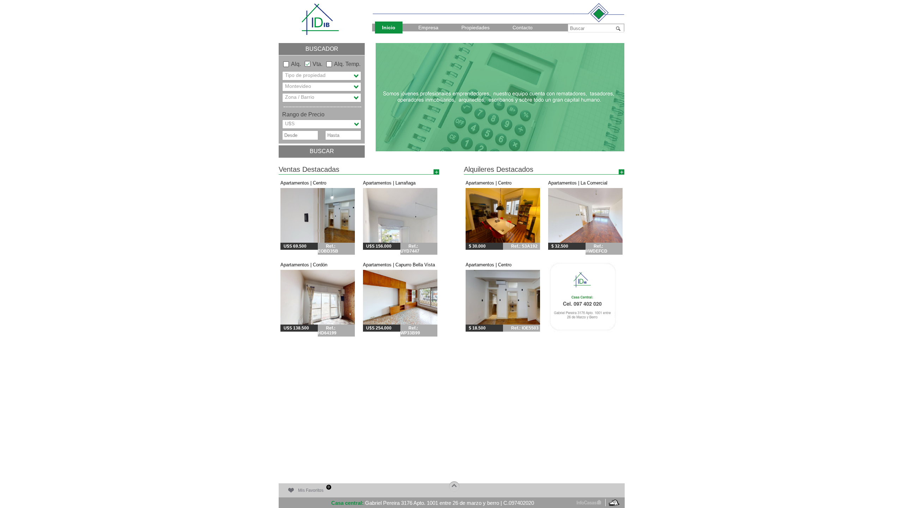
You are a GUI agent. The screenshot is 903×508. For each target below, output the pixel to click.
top (454, 486)
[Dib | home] (320, 19)
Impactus (613, 502)
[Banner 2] (500, 97)
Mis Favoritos (314, 489)
